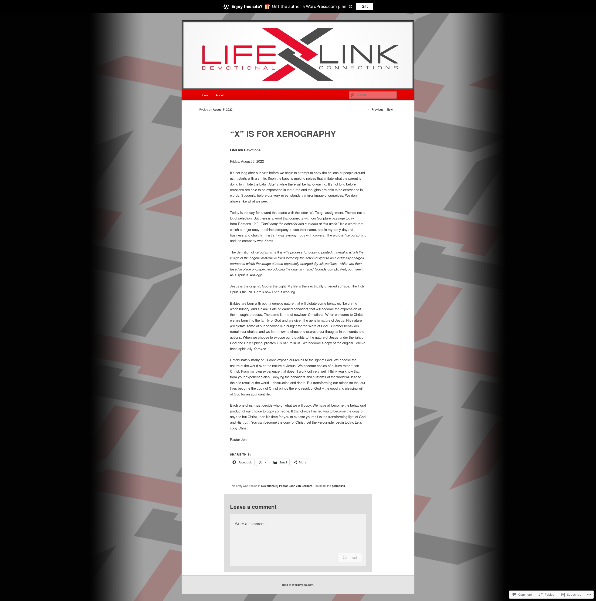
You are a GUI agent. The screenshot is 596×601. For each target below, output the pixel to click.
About (220, 95)
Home (204, 95)
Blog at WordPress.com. (298, 585)
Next (392, 109)
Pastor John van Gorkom (295, 486)
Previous (375, 109)
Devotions (268, 486)
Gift (365, 6)
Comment (349, 557)
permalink (338, 486)
